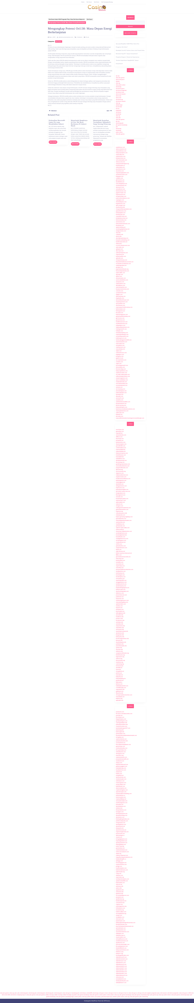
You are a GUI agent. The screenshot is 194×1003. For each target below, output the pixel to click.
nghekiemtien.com (121, 604)
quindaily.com (119, 394)
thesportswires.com (121, 810)
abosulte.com (119, 396)
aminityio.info (119, 622)
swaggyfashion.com (121, 582)
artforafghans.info (120, 613)
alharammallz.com (121, 278)
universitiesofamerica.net (122, 466)
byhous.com (119, 684)
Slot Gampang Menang (107, 2)
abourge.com (119, 274)
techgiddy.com (120, 737)
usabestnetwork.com (121, 757)
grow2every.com (120, 320)
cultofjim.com (119, 178)
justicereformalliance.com (123, 198)
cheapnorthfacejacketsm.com (124, 209)
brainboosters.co (120, 165)
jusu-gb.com (119, 715)
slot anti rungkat (146, 993)
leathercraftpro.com (121, 911)
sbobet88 (89, 993)
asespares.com (120, 281)
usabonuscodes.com (121, 372)
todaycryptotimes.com (122, 370)
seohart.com (119, 387)
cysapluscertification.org (122, 653)
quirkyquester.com (121, 930)
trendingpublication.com (122, 955)
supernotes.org (120, 877)
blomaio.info (119, 640)
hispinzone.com (120, 487)
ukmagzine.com (120, 753)
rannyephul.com (120, 578)
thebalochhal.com (120, 158)
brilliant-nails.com (120, 589)
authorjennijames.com (122, 252)
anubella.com (119, 400)
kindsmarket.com (120, 560)
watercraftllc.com (120, 272)
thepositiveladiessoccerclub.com (124, 261)
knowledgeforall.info (121, 535)
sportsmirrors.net (120, 826)
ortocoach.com (120, 919)
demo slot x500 (6, 994)
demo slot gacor (120, 79)
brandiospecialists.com (122, 498)
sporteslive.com (120, 817)
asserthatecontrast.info (122, 631)
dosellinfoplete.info (121, 642)
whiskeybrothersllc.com (122, 980)
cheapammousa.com (121, 260)
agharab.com (119, 258)
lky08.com (118, 549)
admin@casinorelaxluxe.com (66, 37)
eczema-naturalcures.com (123, 245)
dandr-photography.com (122, 591)
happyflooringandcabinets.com (124, 857)
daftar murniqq (58, 994)
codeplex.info (119, 234)
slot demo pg (119, 99)
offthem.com (119, 436)
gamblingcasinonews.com (123, 464)
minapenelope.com (121, 196)
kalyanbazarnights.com (122, 489)
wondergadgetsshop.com (122, 229)
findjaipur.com (119, 176)
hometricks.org (120, 910)
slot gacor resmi (103, 993)
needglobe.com (120, 917)
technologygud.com (121, 862)
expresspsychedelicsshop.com (124, 307)
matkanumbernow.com (122, 475)
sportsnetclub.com (121, 777)
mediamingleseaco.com (122, 600)
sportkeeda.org (120, 899)
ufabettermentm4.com (121, 959)
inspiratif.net (119, 433)
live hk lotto (119, 106)
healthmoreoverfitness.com (123, 478)
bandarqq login (145, 994)
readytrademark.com (121, 381)
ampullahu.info (120, 627)
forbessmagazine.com (122, 314)
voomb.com (119, 837)
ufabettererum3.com (121, 957)
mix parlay (97, 996)
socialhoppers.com (121, 540)
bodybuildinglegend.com (122, 587)
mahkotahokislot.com (121, 850)
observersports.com (121, 788)
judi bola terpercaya (106, 996)
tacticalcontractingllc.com (122, 944)
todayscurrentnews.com (122, 950)
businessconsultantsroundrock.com (125, 409)
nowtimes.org (119, 662)
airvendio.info (119, 615)
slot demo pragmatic (121, 90)
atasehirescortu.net (121, 830)
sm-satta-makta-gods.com (123, 374)
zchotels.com (119, 361)
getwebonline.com (121, 545)
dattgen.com (119, 294)
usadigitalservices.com (122, 538)
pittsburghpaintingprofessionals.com (125, 922)
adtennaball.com (120, 502)
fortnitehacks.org (120, 655)
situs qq (118, 83)
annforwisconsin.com (121, 174)
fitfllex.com (119, 555)
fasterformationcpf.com (122, 764)
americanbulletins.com (122, 280)
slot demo (118, 112)
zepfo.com (118, 363)
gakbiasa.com (119, 691)
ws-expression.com (121, 360)
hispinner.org (119, 511)
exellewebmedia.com (121, 748)
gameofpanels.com (121, 518)
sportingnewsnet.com (121, 813)
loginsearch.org (120, 656)
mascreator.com (120, 343)
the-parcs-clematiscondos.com (124, 713)
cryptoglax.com (120, 200)
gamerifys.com (120, 431)
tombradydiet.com (120, 212)
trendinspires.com (120, 576)
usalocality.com (120, 154)
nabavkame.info (120, 689)
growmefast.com (120, 848)
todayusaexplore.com (121, 152)
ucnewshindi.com (120, 742)
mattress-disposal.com (122, 855)
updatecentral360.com (122, 880)
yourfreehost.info (120, 207)
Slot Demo (96, 2)
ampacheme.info (120, 625)
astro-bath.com (120, 247)
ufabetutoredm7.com (121, 973)
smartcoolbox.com (121, 937)
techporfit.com (119, 440)
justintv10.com (120, 596)
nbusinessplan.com (121, 444)
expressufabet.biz (120, 449)
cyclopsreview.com (121, 292)
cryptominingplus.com (122, 790)
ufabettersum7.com (121, 960)
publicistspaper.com (121, 392)
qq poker (74, 994)
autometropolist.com (121, 287)
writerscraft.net (120, 529)
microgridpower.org (121, 913)
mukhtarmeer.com (120, 347)
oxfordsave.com (120, 780)
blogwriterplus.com (121, 719)
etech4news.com (120, 305)
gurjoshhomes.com (121, 211)
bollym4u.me (119, 676)
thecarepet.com (120, 717)
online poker (102, 994)
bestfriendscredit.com (121, 241)
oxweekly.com (119, 567)
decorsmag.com (120, 462)
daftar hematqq (67, 994)
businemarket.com (121, 797)
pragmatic (118, 110)
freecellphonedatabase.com (123, 744)
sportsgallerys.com (121, 824)
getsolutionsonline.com (122, 509)
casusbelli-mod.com (121, 216)
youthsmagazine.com (121, 802)
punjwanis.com (120, 711)
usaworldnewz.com (121, 151)
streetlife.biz (119, 667)
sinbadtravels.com (121, 751)
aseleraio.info (119, 886)
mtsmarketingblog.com (122, 602)
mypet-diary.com (120, 565)
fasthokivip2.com (120, 786)
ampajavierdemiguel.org (122, 163)
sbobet (118, 81)
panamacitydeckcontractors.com (124, 569)
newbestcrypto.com (121, 779)
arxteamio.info (119, 891)
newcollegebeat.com (121, 183)
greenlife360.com (120, 446)
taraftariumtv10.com (121, 584)
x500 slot (190, 993)
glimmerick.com (120, 180)
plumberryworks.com (121, 924)
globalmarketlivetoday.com (123, 316)
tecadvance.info (120, 620)
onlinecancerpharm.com (122, 851)
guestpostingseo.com (121, 721)
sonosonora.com (120, 221)
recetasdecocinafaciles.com (123, 263)
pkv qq (117, 121)
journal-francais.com (121, 595)
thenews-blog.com (121, 369)
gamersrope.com (120, 746)
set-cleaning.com (120, 389)
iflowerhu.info (119, 693)
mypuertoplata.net (120, 451)
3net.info (118, 232)
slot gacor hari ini (113, 993)
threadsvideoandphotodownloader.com (126, 735)
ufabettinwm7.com (121, 962)
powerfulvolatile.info (121, 645)
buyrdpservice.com (121, 770)
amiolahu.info (119, 624)
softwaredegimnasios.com (123, 376)
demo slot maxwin (121, 94)
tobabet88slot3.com (121, 948)
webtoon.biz (119, 808)
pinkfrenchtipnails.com (122, 820)
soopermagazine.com (121, 378)
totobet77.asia (119, 951)
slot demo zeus (120, 92)
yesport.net (119, 771)
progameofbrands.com (122, 467)
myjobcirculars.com (121, 476)
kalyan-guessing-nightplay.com (124, 516)
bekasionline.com (120, 442)
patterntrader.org (120, 871)
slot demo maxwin (121, 101)
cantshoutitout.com (121, 447)
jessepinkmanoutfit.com (122, 759)
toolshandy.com (120, 573)
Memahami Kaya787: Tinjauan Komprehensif (126, 53)
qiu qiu (118, 75)
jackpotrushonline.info (122, 740)
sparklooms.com (120, 942)
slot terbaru (83, 993)
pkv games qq (154, 994)
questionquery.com (121, 585)
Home (82, 2)
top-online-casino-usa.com (123, 491)
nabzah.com (119, 504)
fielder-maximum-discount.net (124, 553)
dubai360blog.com (121, 844)
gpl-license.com (120, 318)
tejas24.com (119, 607)
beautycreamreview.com (122, 289)
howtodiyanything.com (122, 332)
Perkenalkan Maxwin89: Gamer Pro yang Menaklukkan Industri (57, 122)
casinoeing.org (120, 664)
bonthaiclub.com (120, 214)
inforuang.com (120, 558)
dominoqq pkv (119, 123)
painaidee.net (119, 804)
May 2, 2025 (52, 37)
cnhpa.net (118, 873)
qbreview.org (119, 469)
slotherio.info (119, 651)
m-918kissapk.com (121, 687)
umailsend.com (120, 760)
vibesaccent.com (120, 161)
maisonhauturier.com (121, 341)
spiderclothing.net (120, 227)
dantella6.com (119, 484)
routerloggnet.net (120, 482)
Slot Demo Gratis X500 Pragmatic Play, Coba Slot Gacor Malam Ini (66, 19)
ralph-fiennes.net (120, 551)
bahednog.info (120, 730)
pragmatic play (155, 993)
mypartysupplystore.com (122, 172)
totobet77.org (119, 953)
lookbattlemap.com (121, 768)
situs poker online (120, 85)
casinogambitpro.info (121, 722)
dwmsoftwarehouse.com (122, 300)
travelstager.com (120, 575)
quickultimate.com (121, 928)
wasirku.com (119, 605)
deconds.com (119, 416)
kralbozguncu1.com (121, 338)
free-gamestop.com (121, 750)
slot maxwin (163, 993)
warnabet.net (119, 675)
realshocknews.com (121, 864)
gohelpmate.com (120, 525)
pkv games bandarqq (121, 125)
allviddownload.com (121, 460)
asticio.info (119, 888)
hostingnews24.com (121, 329)
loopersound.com (120, 194)
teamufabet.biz (120, 456)
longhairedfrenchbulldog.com (124, 793)
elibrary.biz (119, 243)
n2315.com (119, 544)
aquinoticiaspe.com (121, 791)
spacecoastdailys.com (122, 380)
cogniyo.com (119, 904)
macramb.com (119, 564)
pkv (117, 126)
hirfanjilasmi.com (120, 908)
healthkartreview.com (121, 323)
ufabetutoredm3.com (121, 971)
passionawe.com (120, 920)
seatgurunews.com (121, 231)
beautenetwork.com (121, 403)
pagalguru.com (120, 354)
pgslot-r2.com (119, 358)
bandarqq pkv (75, 993)
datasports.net (119, 828)
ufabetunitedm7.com (121, 968)
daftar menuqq (50, 994)
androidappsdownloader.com (123, 520)
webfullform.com (120, 458)
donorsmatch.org (120, 660)
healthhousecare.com (121, 321)
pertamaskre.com (120, 733)
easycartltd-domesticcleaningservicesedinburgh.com (130, 418)
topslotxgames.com (121, 480)
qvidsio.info (119, 647)
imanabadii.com (120, 696)
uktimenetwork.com (121, 149)
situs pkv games (120, 77)
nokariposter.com (120, 515)
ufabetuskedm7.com (121, 970)
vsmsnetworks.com (121, 435)
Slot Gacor (89, 2)
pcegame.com (119, 356)
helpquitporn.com (120, 325)
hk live (117, 108)
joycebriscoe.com (120, 169)
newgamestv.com (120, 822)
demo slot (118, 95)
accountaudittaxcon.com (122, 895)
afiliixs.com (119, 276)
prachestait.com (120, 611)
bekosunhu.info (120, 636)
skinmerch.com (120, 187)
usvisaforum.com (120, 189)
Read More (53, 142)
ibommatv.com (120, 438)
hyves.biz (118, 669)
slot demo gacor (120, 88)
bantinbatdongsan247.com (123, 728)
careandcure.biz (120, 902)
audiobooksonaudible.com (123, 401)
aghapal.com (119, 249)
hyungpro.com (120, 811)
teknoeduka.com (120, 367)
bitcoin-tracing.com (121, 405)
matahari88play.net (121, 799)
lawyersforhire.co (120, 795)
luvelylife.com (119, 562)
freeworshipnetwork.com (122, 271)
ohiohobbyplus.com (121, 201)
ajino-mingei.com (120, 205)
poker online (119, 132)
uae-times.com (120, 429)
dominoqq (118, 86)
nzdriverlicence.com (121, 352)
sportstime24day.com (121, 815)
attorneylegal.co (120, 835)
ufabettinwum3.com (121, 964)
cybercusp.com (120, 412)
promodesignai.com (121, 390)
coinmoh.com (119, 290)
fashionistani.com (120, 309)
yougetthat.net (119, 775)
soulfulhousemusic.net (122, 940)
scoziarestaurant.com (121, 385)
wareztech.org (119, 755)
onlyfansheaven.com (121, 547)
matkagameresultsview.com (123, 507)
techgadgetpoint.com (121, 839)
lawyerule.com (120, 598)
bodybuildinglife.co (121, 859)
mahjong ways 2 (21, 994)
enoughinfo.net (120, 671)
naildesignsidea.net (121, 265)
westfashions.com (120, 571)
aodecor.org (119, 658)
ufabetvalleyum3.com (121, 975)
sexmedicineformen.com (122, 931)
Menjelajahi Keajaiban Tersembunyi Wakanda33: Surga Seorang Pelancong (102, 122)
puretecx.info (119, 618)
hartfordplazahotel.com (122, 685)
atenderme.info (120, 633)
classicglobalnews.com (122, 410)
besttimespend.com (121, 900)
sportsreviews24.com (121, 842)
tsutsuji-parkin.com (121, 256)
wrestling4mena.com (121, 533)
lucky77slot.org (120, 846)
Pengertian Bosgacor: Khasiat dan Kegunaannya (127, 57)
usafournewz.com (120, 156)
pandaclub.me (120, 680)
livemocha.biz (119, 665)
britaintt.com (119, 414)
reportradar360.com (121, 580)
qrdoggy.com (119, 860)
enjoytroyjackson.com (122, 301)
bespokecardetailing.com (122, 240)
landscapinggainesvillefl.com (123, 340)
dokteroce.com (120, 593)
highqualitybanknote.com (122, 327)
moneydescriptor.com (121, 800)
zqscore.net (119, 884)
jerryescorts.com (120, 833)
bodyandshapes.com (121, 407)
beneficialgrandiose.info (122, 638)
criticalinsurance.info (121, 513)
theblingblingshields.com (122, 819)
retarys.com (119, 762)
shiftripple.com (120, 933)
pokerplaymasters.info (122, 724)
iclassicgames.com (121, 782)
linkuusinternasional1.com (123, 223)
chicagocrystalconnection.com (124, 695)
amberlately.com (120, 167)
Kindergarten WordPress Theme (92, 1000)
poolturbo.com (120, 609)
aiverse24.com (120, 398)
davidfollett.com (120, 181)
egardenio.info (120, 890)
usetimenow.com (120, 522)
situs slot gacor (67, 993)
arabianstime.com (120, 283)
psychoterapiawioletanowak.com (124, 926)
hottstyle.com (119, 330)
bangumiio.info (120, 635)
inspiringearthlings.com (122, 334)
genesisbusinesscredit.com (123, 556)
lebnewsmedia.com (121, 220)
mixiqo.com (119, 915)
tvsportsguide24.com (121, 840)
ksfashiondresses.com (122, 870)
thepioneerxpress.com (122, 453)
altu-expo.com (119, 251)
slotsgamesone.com (121, 486)
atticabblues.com (120, 285)
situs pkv (118, 117)
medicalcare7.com (121, 500)
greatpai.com (119, 267)
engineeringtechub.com (122, 831)
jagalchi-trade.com (121, 192)
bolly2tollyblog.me (121, 678)
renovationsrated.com (121, 383)
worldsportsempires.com (122, 879)
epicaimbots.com (120, 303)
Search (130, 17)
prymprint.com (119, 897)
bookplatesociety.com (121, 218)
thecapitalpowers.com (122, 946)
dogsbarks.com (120, 298)
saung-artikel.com (120, 784)
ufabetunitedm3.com (121, 966)
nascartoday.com (120, 349)
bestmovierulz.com (121, 191)
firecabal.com (119, 312)
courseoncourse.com (121, 726)
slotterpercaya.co (120, 935)
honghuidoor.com (120, 493)
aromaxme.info (120, 629)
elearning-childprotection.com (124, 531)
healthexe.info (119, 616)
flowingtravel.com (120, 495)
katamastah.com (120, 882)
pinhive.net (119, 673)
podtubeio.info (120, 644)
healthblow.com (120, 524)
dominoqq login (185, 994)
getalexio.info (119, 893)
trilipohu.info (119, 698)
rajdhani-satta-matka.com (122, 527)
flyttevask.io (119, 682)
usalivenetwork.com (121, 739)
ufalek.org (118, 853)
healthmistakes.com (121, 868)
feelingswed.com (120, 310)
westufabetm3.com (121, 979)
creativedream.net (120, 542)
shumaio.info (119, 649)
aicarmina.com (120, 171)
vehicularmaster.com (121, 160)
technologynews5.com (122, 365)
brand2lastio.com (120, 536)
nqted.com (118, 350)
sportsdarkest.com (121, 806)
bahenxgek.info (120, 731)
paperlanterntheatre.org (122, 269)
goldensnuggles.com (121, 766)
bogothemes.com (120, 203)
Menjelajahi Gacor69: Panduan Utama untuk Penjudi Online (130, 50)
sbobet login (119, 105)
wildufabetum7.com (121, 982)
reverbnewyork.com (121, 185)
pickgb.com (119, 866)
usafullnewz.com (120, 147)
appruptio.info (119, 700)
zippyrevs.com (120, 473)
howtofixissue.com (121, 455)
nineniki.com (119, 496)
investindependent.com (122, 336)
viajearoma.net (120, 254)
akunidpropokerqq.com (122, 238)
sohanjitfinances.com (121, 939)
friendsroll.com (120, 225)
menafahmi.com (120, 345)
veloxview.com (120, 977)
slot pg (139, 993)
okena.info (118, 236)
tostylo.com (119, 773)
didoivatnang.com (120, 296)
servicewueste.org (121, 471)
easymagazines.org (121, 906)
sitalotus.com (119, 875)
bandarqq (118, 114)
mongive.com (119, 505)
